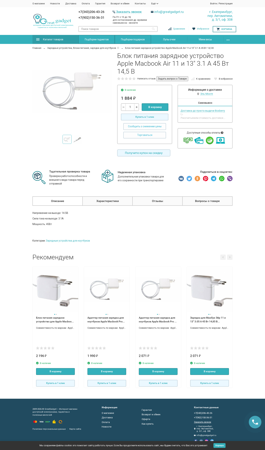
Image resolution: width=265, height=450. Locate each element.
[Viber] (230, 178)
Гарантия (100, 3)
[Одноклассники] (197, 178)
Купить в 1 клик (144, 116)
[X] (189, 178)
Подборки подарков (133, 39)
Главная (36, 48)
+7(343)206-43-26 (91, 12)
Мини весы (205, 39)
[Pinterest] (205, 178)
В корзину (155, 107)
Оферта (146, 419)
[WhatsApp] (221, 178)
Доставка (70, 3)
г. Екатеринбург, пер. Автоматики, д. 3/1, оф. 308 (220, 15)
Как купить (148, 423)
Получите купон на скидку (144, 153)
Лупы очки (169, 39)
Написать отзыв (146, 78)
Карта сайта (75, 429)
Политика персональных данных (49, 429)
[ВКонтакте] (181, 178)
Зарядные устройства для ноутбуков (68, 240)
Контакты (140, 3)
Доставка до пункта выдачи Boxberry (203, 110)
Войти (213, 3)
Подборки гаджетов (97, 39)
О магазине (38, 3)
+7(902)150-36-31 (91, 17)
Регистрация (226, 3)
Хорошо (219, 445)
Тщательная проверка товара (69, 171)
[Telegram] (213, 178)
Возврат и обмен (120, 3)
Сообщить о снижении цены (145, 126)
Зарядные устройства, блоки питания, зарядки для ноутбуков (81, 48)
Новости (55, 3)
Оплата (86, 3)
